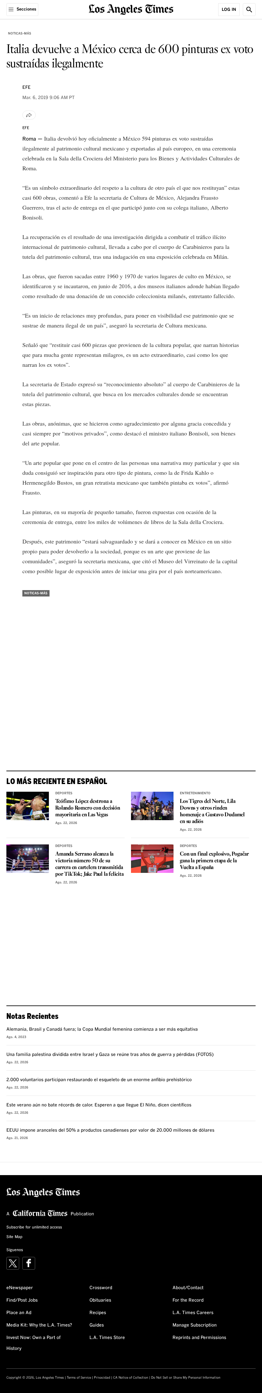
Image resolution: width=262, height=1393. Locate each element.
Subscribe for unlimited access (34, 1227)
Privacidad (102, 1377)
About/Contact (188, 1288)
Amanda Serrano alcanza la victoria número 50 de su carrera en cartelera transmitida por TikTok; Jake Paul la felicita (89, 864)
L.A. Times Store (107, 1337)
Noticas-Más (19, 33)
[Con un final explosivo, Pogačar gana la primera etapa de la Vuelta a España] (152, 858)
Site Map (14, 1237)
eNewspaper (19, 1288)
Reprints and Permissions (199, 1337)
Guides (96, 1325)
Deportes (64, 793)
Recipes (97, 1313)
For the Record (188, 1300)
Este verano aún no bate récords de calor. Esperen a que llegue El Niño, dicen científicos (98, 1105)
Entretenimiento (195, 793)
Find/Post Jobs (22, 1300)
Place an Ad (18, 1313)
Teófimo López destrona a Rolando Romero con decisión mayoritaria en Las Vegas (87, 808)
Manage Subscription (195, 1325)
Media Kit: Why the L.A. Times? (39, 1325)
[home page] (131, 9)
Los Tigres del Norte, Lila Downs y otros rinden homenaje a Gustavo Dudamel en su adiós (212, 811)
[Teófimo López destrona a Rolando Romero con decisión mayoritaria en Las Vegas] (27, 806)
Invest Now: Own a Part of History (33, 1343)
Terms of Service (79, 1377)
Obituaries (100, 1300)
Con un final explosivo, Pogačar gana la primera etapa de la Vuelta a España (214, 861)
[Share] (29, 115)
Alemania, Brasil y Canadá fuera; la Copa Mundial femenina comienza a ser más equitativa (102, 1029)
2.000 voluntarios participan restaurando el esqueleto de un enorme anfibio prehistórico (99, 1080)
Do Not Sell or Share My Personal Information (185, 1377)
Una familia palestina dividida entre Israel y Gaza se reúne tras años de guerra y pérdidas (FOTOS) (110, 1054)
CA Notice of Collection (130, 1377)
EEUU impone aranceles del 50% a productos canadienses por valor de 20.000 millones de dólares (110, 1130)
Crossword (100, 1288)
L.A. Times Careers (193, 1313)
